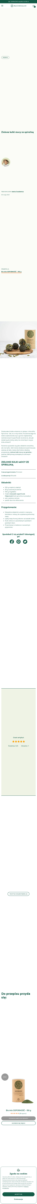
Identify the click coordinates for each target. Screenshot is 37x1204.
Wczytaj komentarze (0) (18, 894)
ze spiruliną (27, 452)
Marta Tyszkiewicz (18, 192)
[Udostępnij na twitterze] (25, 541)
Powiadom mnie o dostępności (18, 1118)
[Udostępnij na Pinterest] (18, 541)
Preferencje (18, 1199)
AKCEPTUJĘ (18, 1194)
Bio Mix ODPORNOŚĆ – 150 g (11, 272)
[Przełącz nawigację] (2, 6)
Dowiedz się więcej (18, 1123)
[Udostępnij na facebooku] (12, 541)
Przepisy (5, 57)
